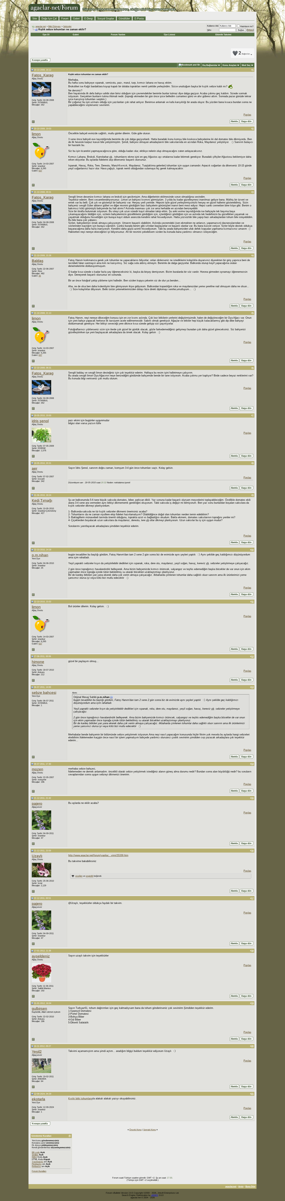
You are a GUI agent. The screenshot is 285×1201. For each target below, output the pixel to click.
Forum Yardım (118, 34)
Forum (64, 18)
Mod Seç (246, 65)
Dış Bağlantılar (209, 65)
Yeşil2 (37, 1052)
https (250, 30)
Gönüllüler (124, 18)
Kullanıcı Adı (212, 26)
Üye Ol (46, 34)
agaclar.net (40, 26)
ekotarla (38, 1099)
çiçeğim (78, 876)
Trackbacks (37, 1161)
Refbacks (36, 1166)
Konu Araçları (230, 65)
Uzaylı (37, 856)
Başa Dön (250, 1186)
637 (40, 170)
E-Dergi (88, 18)
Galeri (76, 18)
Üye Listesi (169, 34)
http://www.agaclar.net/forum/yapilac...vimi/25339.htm (98, 855)
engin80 (89, 876)
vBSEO (154, 1195)
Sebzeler (67, 26)
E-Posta (139, 18)
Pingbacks (37, 1164)
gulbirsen (39, 1008)
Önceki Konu (135, 1129)
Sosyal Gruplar (105, 18)
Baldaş (37, 261)
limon (36, 134)
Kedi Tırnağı (42, 500)
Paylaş (247, 114)
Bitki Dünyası (54, 26)
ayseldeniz (41, 956)
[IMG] (34, 1157)
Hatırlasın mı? (246, 26)
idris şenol (40, 421)
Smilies (35, 1154)
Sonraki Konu (149, 1129)
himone (38, 662)
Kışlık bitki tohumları (80, 1098)
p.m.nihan (40, 555)
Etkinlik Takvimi (223, 34)
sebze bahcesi (44, 693)
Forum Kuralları (39, 1171)
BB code (36, 1152)
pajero (37, 804)
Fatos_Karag (43, 75)
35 (40, 276)
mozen (37, 769)
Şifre (209, 30)
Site (34, 18)
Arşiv (241, 1186)
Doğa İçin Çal (49, 18)
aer (34, 468)
